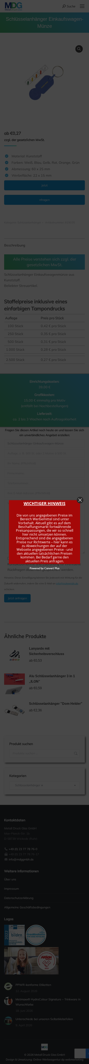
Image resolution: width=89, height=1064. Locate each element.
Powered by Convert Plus (45, 568)
